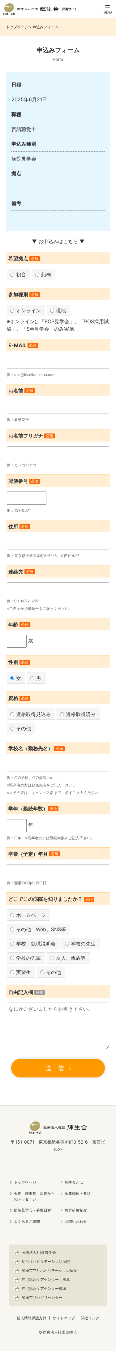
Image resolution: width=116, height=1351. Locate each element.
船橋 (46, 274)
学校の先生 (83, 944)
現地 (61, 310)
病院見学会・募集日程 (32, 1210)
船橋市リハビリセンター (42, 1297)
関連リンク (90, 1318)
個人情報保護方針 (31, 1318)
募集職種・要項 (78, 1193)
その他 (23, 728)
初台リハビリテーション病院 (46, 1261)
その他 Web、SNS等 (41, 929)
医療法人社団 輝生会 (39, 1252)
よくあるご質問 (27, 1221)
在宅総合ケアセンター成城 (44, 1288)
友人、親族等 (71, 958)
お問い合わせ (76, 1221)
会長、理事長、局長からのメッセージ (34, 1196)
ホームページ (31, 915)
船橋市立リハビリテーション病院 (49, 1270)
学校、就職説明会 (36, 944)
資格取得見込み (33, 714)
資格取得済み (81, 714)
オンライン (28, 310)
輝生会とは (74, 1182)
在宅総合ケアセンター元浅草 (46, 1279)
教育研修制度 (76, 1210)
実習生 (23, 972)
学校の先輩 (28, 958)
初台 (21, 274)
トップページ (17, 27)
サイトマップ (64, 1318)
